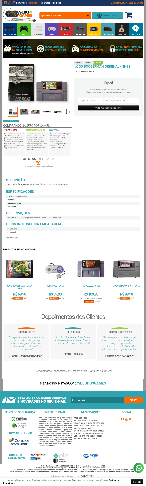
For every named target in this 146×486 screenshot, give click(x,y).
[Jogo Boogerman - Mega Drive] (19, 270)
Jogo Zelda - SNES (90, 286)
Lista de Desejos (12, 121)
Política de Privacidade (85, 439)
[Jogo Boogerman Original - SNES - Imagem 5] (58, 112)
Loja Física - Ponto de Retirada (89, 423)
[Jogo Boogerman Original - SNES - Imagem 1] (13, 112)
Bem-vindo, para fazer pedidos (38, 3)
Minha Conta (109, 16)
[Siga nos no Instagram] (14, 3)
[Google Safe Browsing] (19, 425)
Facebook (77, 353)
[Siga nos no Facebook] (5, 3)
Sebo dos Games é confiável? (88, 426)
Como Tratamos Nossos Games (89, 431)
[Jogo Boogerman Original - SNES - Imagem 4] (47, 112)
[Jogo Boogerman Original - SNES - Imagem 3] (36, 112)
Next (70, 111)
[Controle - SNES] (55, 270)
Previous (5, 112)
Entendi (137, 481)
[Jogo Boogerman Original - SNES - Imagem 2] (24, 112)
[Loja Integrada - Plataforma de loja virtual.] (62, 476)
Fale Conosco (80, 418)
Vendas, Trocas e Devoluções (88, 436)
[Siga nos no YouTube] (126, 420)
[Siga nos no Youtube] (9, 3)
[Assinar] (133, 400)
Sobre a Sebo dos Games (85, 421)
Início (78, 62)
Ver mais (19, 289)
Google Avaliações (123, 356)
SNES (88, 62)
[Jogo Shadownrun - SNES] (126, 270)
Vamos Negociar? (82, 428)
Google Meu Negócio (30, 356)
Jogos (98, 62)
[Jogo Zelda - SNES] (91, 270)
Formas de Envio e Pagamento (88, 433)
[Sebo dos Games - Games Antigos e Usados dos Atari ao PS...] (19, 15)
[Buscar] (88, 16)
